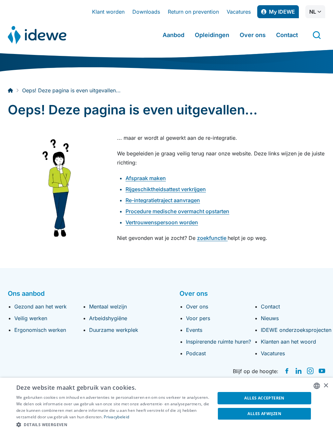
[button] (112, 424)
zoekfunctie (212, 238)
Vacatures (239, 11)
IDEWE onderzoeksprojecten (296, 330)
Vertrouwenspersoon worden (162, 222)
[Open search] (316, 35)
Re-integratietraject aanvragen (163, 200)
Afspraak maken (146, 178)
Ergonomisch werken (40, 330)
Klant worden (108, 11)
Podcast (196, 353)
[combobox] (316, 386)
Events (194, 330)
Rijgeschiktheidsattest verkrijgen (166, 189)
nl (312, 11)
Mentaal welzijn (108, 306)
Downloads (146, 11)
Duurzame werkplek (113, 330)
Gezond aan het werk (40, 306)
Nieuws (270, 318)
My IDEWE (284, 13)
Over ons (253, 35)
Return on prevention (193, 11)
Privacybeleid (116, 417)
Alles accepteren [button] (264, 398)
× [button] (325, 385)
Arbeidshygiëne (108, 318)
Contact (287, 35)
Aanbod (173, 35)
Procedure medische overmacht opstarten (177, 211)
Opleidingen (212, 35)
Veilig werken (30, 318)
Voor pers (198, 318)
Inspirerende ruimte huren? (218, 341)
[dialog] (166, 411)
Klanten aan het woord (288, 341)
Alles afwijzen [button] (264, 413)
